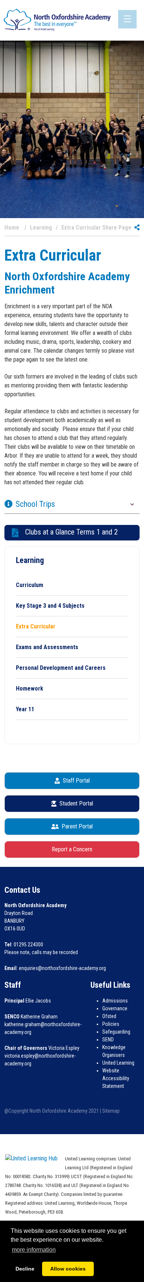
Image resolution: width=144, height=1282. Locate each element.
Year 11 (25, 709)
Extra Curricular (35, 626)
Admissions (115, 1001)
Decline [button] (25, 1269)
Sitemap (111, 1111)
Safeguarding (116, 1032)
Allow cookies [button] (68, 1269)
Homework (29, 688)
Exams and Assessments (47, 647)
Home (11, 228)
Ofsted (109, 1016)
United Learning (118, 1063)
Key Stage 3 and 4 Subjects (50, 605)
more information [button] (34, 1250)
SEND (108, 1039)
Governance (114, 1008)
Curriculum (29, 585)
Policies (110, 1024)
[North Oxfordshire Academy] (57, 19)
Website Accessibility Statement (115, 1078)
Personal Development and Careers (61, 667)
